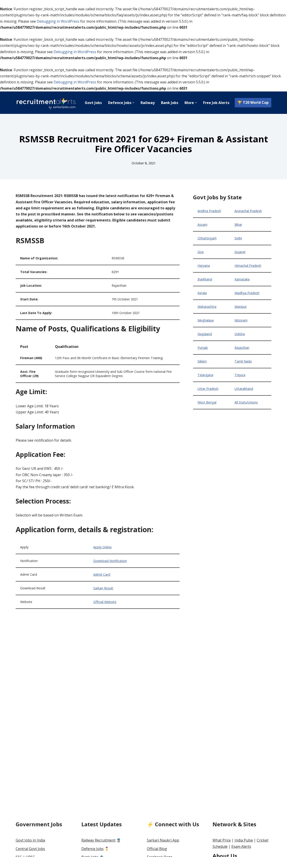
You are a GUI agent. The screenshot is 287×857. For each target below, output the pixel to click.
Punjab (203, 347)
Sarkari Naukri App (163, 840)
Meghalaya (206, 320)
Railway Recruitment (98, 840)
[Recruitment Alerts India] (46, 102)
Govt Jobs (93, 102)
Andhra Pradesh (209, 211)
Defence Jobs (92, 848)
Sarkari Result (103, 588)
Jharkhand (205, 279)
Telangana (205, 375)
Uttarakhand (244, 388)
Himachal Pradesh (248, 265)
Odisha (240, 334)
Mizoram (241, 320)
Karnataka (242, 279)
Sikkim (202, 361)
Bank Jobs (169, 102)
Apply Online (102, 547)
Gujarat (240, 252)
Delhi (238, 238)
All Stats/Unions (246, 402)
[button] (133, 103)
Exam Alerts (241, 846)
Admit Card (101, 574)
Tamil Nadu (243, 361)
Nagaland (205, 334)
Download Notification (110, 561)
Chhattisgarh (207, 238)
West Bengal (207, 402)
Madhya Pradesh (247, 293)
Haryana (204, 265)
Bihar (238, 224)
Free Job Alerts (216, 102)
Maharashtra (207, 306)
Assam (202, 224)
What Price (222, 840)
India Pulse (244, 840)
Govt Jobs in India (30, 840)
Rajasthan (242, 347)
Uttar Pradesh (208, 388)
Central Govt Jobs (30, 848)
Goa (201, 252)
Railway (148, 102)
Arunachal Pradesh (248, 211)
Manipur (241, 306)
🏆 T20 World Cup (253, 102)
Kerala (202, 293)
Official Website (104, 602)
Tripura (240, 375)
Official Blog (157, 848)
